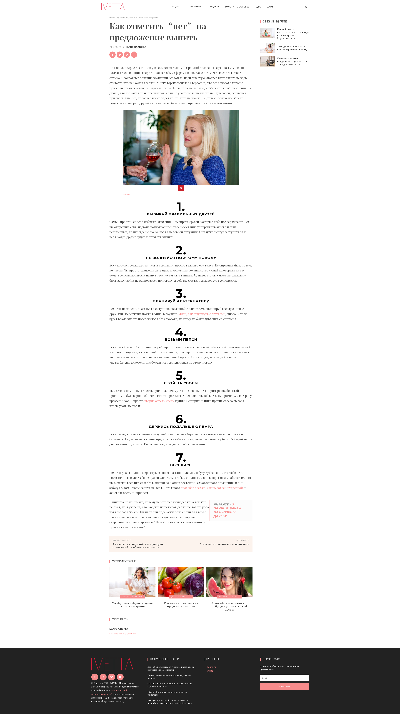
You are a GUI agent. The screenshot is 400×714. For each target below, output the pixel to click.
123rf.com (127, 194)
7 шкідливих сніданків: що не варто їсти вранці (132, 604)
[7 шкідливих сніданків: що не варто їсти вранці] (132, 582)
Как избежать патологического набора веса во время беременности (293, 33)
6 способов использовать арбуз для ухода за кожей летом (229, 606)
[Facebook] (112, 55)
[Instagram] (103, 677)
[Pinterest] (127, 55)
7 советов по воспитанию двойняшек (224, 544)
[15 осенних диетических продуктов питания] (181, 582)
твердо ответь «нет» (159, 401)
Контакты (212, 667)
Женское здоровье (148, 17)
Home (112, 17)
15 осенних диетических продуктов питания (181, 604)
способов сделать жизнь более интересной (212, 488)
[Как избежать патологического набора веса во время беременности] (267, 33)
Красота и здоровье (127, 17)
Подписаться (284, 686)
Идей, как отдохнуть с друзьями (202, 314)
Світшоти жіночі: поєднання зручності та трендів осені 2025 (292, 61)
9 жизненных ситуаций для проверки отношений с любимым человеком (137, 545)
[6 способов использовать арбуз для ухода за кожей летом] (229, 582)
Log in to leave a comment (122, 633)
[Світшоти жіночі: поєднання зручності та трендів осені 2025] (267, 61)
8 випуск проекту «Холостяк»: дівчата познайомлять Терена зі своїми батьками (170, 701)
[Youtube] (120, 677)
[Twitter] (120, 55)
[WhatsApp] (134, 55)
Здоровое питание (132, 597)
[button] (306, 7)
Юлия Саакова (136, 47)
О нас (210, 670)
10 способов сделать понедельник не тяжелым (167, 693)
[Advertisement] (284, 119)
